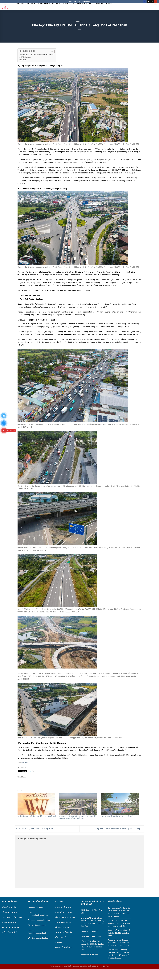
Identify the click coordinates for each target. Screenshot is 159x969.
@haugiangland (40, 925)
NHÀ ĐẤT (55, 3)
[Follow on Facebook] (144, 1)
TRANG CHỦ (20, 3)
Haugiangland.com (43, 920)
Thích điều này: (25, 57)
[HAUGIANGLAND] (7, 6)
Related (23, 60)
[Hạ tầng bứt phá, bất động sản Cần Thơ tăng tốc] (120, 804)
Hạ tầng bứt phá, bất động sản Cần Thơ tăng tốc (117, 816)
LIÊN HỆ (108, 3)
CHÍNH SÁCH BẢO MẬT (63, 922)
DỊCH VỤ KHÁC (67, 3)
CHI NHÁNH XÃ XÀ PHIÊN (91, 936)
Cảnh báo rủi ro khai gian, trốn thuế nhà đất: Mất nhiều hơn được (119, 933)
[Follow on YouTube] (155, 1)
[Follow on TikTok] (148, 1)
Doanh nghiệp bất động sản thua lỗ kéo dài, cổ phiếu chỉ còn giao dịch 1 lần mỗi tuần (118, 942)
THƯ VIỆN (98, 3)
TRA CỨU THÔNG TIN (83, 3)
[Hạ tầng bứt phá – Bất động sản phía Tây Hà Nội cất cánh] (37, 804)
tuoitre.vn (25, 762)
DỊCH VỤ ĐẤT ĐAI (43, 3)
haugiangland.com (42, 938)
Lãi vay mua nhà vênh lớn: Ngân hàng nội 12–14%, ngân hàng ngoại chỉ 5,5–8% (119, 923)
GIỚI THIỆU (31, 3)
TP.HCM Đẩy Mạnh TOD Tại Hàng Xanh (35, 829)
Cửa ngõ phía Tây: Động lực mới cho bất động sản (37, 55)
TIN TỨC (79, 21)
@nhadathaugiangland (37, 933)
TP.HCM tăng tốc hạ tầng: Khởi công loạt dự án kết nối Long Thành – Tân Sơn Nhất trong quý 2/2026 (118, 954)
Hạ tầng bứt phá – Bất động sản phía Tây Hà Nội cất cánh (37, 816)
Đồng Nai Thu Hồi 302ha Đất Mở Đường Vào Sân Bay (118, 829)
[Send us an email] (152, 1)
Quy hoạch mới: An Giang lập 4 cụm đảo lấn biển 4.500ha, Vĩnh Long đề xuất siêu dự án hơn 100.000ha (119, 912)
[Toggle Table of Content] (51, 51)
